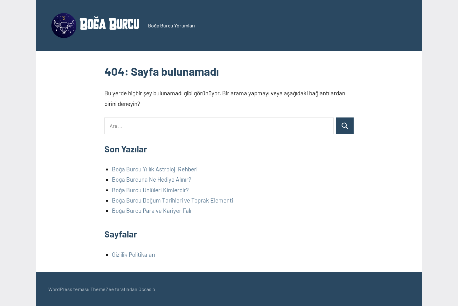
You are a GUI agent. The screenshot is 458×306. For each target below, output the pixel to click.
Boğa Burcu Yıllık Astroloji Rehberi (155, 169)
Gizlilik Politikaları (133, 254)
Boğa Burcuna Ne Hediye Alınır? (151, 179)
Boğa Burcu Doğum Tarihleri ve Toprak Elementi (172, 200)
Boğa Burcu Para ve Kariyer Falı (151, 210)
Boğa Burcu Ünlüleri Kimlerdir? (150, 190)
